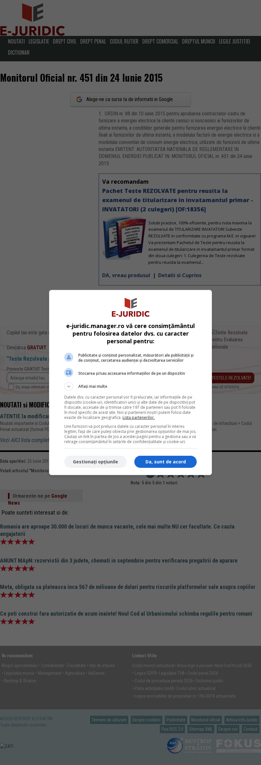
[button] (130, 386)
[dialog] (130, 382)
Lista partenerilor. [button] (139, 417)
